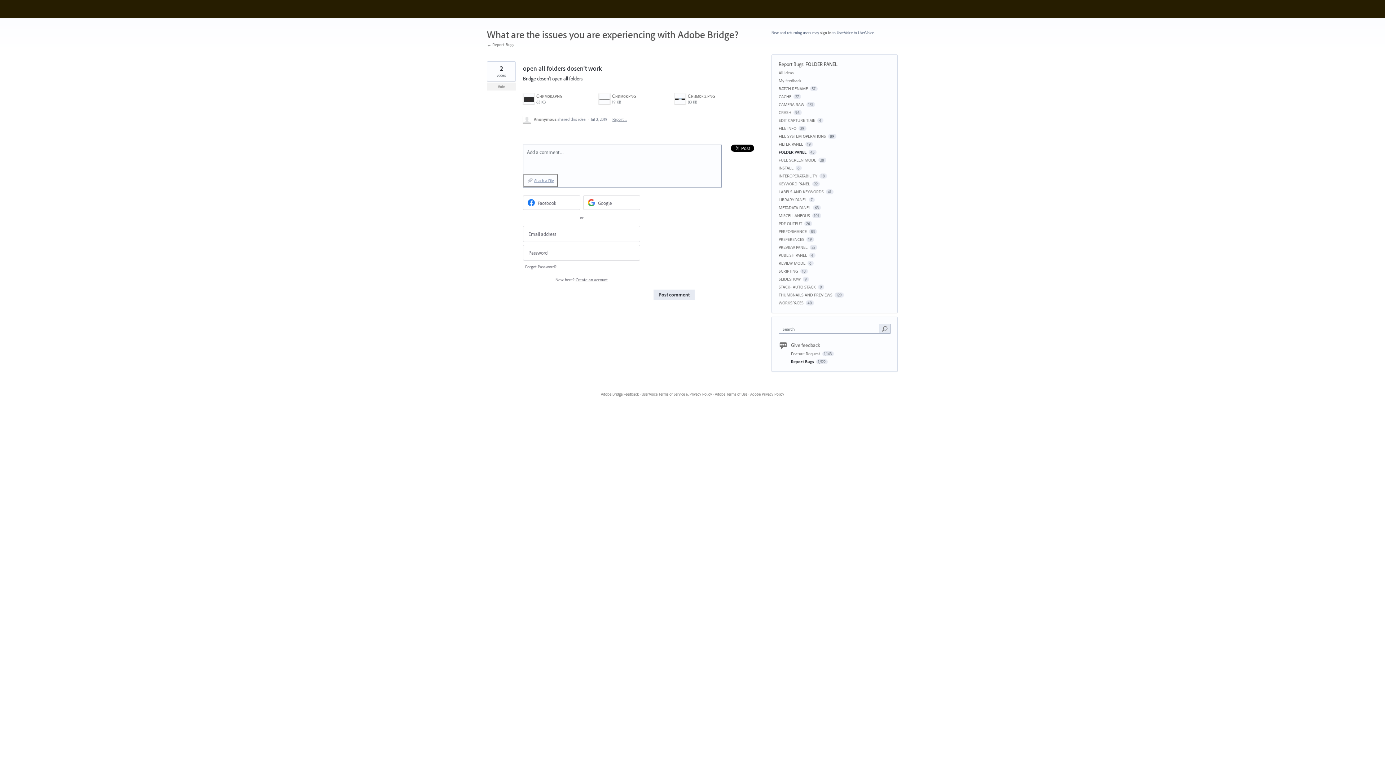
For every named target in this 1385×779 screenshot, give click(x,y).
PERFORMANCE (793, 231)
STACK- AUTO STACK (797, 287)
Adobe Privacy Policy (767, 394)
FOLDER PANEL (821, 64)
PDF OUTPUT (790, 223)
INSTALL (786, 168)
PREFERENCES (791, 239)
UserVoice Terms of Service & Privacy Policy (677, 394)
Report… (619, 119)
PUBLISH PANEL (793, 255)
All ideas (786, 72)
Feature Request (806, 353)
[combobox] (830, 328)
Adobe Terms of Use (731, 394)
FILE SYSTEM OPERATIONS (802, 136)
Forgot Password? (541, 266)
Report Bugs (791, 64)
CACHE (785, 96)
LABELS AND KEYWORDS (801, 191)
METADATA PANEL (795, 207)
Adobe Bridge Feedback (620, 394)
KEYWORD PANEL (794, 183)
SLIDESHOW (790, 279)
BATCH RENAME (793, 88)
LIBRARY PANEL (793, 199)
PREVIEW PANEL (793, 247)
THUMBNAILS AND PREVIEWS (805, 295)
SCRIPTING (788, 271)
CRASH (785, 112)
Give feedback (805, 345)
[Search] (885, 328)
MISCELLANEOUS (794, 215)
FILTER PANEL (791, 144)
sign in (825, 32)
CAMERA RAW (791, 104)
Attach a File (544, 180)
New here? (581, 279)
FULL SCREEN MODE (797, 160)
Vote (501, 86)
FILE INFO (787, 128)
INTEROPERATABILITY (798, 176)
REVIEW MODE (792, 263)
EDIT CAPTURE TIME (797, 120)
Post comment (674, 294)
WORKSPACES (791, 302)
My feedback (790, 80)
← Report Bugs (500, 44)
